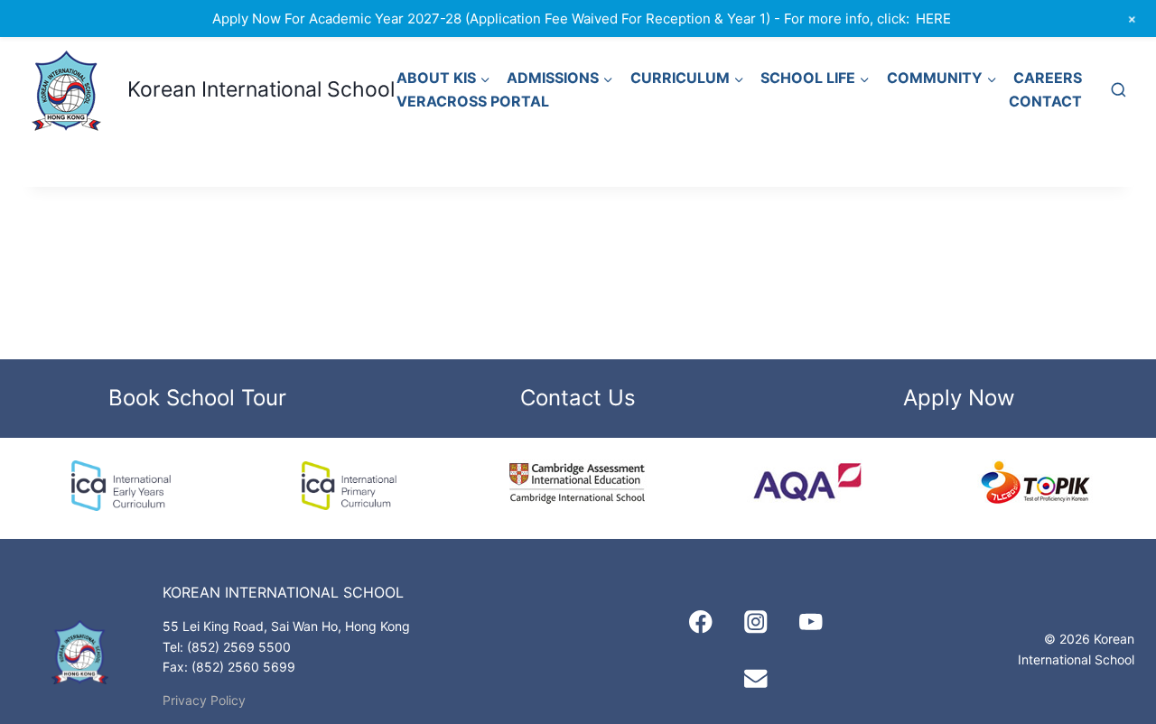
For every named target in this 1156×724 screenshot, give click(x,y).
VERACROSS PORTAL (472, 101)
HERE (933, 18)
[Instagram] (756, 622)
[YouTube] (811, 622)
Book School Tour (197, 398)
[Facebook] (700, 622)
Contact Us (578, 398)
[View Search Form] (1118, 90)
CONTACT (1045, 101)
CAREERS (1047, 78)
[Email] (756, 677)
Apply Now (959, 398)
